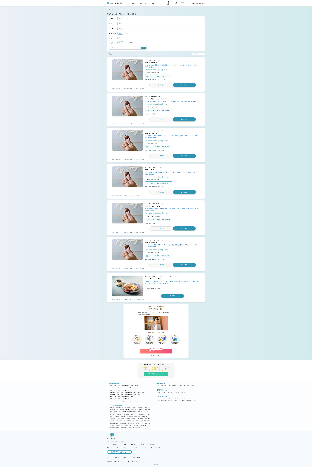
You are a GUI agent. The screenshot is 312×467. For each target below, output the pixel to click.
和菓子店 (184, 400)
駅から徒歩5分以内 (119, 407)
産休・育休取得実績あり (114, 427)
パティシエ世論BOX (155, 447)
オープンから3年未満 (133, 409)
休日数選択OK (123, 427)
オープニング (127, 407)
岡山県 (119, 396)
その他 (192, 385)
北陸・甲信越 (112, 394)
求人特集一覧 (132, 444)
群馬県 (141, 387)
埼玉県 (128, 387)
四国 (111, 398)
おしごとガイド (134, 447)
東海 (111, 390)
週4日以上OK (112, 414)
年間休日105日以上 (119, 425)
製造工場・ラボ (178, 400)
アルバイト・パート (170, 392)
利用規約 (109, 461)
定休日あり (141, 409)
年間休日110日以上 (128, 425)
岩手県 (130, 392)
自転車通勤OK (147, 418)
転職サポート (155, 3)
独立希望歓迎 (112, 421)
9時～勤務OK (126, 414)
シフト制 (146, 411)
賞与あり (111, 416)
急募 (124, 420)
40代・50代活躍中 (131, 423)
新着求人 (134, 3)
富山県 (122, 394)
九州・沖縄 (112, 401)
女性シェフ (147, 407)
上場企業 (126, 409)
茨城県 (132, 387)
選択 (120, 18)
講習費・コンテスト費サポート (140, 416)
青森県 (126, 392)
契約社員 (163, 392)
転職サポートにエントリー (156, 350)
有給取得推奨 (142, 425)
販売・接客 (174, 385)
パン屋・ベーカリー (169, 400)
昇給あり (149, 414)
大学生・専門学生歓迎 (114, 423)
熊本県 (130, 401)
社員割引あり (112, 418)
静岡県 (119, 390)
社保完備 (132, 414)
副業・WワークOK (139, 421)
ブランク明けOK (123, 423)
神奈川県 (119, 387)
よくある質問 (131, 457)
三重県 (127, 390)
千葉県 (124, 387)
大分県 (134, 401)
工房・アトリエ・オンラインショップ (187, 398)
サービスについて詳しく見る (156, 355)
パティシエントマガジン (122, 447)
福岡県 (117, 401)
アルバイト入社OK (139, 423)
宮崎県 (138, 401)
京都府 (127, 385)
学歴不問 (148, 420)
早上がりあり (140, 411)
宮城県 (122, 392)
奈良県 (132, 385)
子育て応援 (112, 407)
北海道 (118, 392)
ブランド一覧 (140, 444)
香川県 (119, 398)
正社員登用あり (130, 416)
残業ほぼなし (133, 411)
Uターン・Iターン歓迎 (131, 421)
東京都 (115, 387)
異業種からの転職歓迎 (121, 421)
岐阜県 (123, 390)
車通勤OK (134, 418)
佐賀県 (121, 401)
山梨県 (135, 394)
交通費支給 (123, 416)
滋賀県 (123, 385)
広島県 (115, 396)
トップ (108, 9)
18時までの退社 (122, 411)
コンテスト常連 (120, 409)
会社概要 (124, 457)
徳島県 (123, 398)
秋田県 (135, 392)
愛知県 (115, 390)
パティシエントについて (113, 457)
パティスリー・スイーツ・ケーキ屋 (164, 398)
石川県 (126, 394)
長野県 (139, 394)
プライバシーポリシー (119, 461)
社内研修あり (119, 420)
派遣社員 (177, 392)
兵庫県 (119, 385)
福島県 (143, 392)
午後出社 (128, 411)
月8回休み (112, 425)
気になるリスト (144, 3)
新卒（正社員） (183, 392)
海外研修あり (112, 420)
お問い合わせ (140, 457)
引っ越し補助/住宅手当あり (141, 414)
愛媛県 (115, 398)
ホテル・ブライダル (175, 398)
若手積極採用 (142, 420)
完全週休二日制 (137, 427)
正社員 (159, 392)
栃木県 (137, 387)
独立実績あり (112, 409)
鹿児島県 (142, 401)
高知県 (127, 398)
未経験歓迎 (129, 420)
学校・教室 (189, 400)
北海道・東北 (112, 392)
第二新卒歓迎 (135, 420)
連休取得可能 (147, 423)
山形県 (139, 392)
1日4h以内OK (119, 414)
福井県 (130, 394)
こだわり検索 (123, 444)
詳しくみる (184, 85)
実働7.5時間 (147, 409)
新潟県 (118, 394)
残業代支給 (117, 416)
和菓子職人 (180, 385)
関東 (111, 387)
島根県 (123, 396)
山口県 (132, 396)
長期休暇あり (130, 427)
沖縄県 (147, 401)
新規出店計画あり (140, 407)
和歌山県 (136, 385)
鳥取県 (127, 396)
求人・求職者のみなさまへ (133, 461)
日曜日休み (136, 425)
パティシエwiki (144, 447)
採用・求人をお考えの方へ (119, 452)
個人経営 (133, 407)
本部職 (188, 385)
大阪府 (115, 385)
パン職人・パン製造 (166, 385)
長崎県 (125, 401)
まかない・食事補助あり (121, 418)
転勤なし (129, 418)
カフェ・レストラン (161, 400)
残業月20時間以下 (113, 411)
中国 (111, 396)
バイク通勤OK (140, 418)
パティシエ (160, 385)
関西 (111, 385)
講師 (184, 385)
